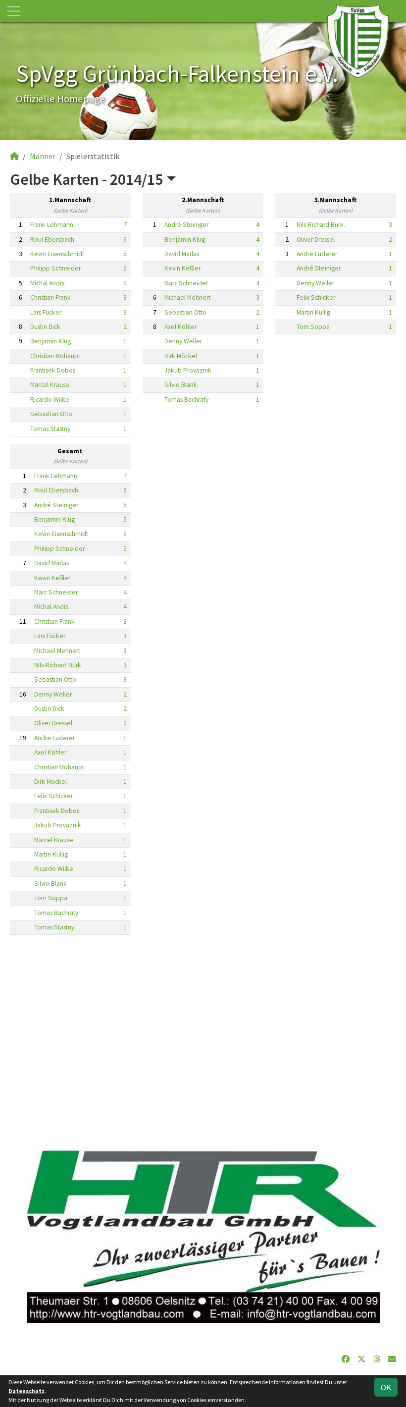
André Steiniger (186, 224)
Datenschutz (26, 1391)
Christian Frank (50, 297)
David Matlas (181, 254)
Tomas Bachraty (186, 399)
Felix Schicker (316, 297)
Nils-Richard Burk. (321, 224)
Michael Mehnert (187, 297)
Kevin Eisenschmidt (57, 254)
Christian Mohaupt (55, 356)
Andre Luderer (317, 254)
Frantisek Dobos (52, 370)
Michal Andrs (47, 283)
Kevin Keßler (182, 268)
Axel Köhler (180, 327)
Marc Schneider (186, 283)
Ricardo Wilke (49, 399)
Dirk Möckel (180, 356)
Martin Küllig (313, 312)
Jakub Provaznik (187, 370)
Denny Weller (183, 341)
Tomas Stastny (50, 429)
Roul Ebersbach (52, 239)
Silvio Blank (180, 384)
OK (386, 1387)
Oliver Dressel (316, 239)
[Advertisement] (203, 1036)
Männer (42, 156)
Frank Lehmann (51, 224)
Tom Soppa (313, 327)
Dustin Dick (45, 327)
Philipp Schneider (55, 268)
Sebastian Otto (51, 414)
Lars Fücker (45, 312)
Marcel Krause (49, 384)
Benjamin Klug (50, 341)
